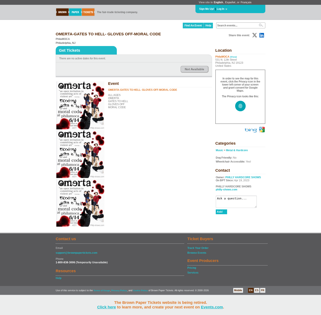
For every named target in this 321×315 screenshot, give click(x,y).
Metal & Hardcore (237, 150)
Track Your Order (198, 248)
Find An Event (193, 25)
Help (208, 25)
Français (246, 2)
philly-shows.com (226, 189)
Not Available (194, 69)
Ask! (220, 211)
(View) (233, 57)
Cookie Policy (140, 290)
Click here (106, 307)
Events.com (212, 307)
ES (257, 290)
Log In (220, 8)
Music (219, 150)
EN (251, 290)
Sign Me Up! (206, 8)
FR (262, 290)
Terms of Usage (101, 290)
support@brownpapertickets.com (76, 252)
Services (192, 272)
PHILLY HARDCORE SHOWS (243, 177)
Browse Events (196, 252)
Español (230, 2)
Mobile (238, 290)
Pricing (191, 267)
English (218, 2)
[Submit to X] (254, 35)
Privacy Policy (119, 290)
